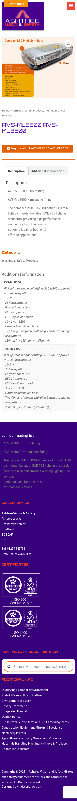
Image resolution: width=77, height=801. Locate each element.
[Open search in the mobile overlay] (38, 666)
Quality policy (11, 717)
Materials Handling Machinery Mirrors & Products (35, 743)
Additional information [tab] (47, 171)
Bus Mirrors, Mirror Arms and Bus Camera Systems (35, 722)
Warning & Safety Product (27, 110)
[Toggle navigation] (71, 6)
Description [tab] (16, 171)
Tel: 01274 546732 (13, 548)
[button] (68, 43)
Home (5, 110)
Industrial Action (29, 786)
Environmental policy (16, 701)
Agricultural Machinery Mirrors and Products (31, 738)
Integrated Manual (14, 711)
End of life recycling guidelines (22, 695)
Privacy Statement (14, 706)
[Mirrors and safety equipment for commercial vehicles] (23, 18)
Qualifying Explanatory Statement (25, 690)
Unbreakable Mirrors (15, 749)
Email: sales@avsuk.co (17, 554)
